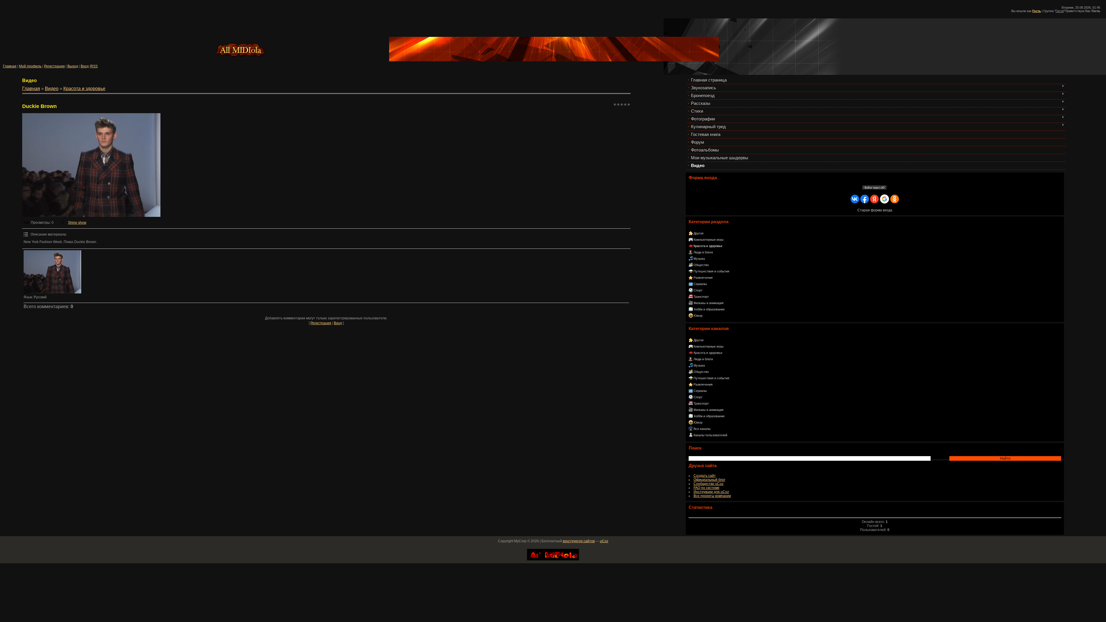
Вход (85, 66)
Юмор (698, 315)
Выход (72, 66)
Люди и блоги (703, 252)
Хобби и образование (709, 309)
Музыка (699, 258)
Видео (51, 88)
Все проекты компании (712, 496)
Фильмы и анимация (709, 303)
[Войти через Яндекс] (874, 199)
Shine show (77, 223)
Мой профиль (30, 66)
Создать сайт (705, 476)
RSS (94, 66)
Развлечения (703, 277)
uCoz (604, 541)
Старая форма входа (874, 210)
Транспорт (701, 296)
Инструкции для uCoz (711, 492)
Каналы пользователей (710, 435)
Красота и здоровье (708, 246)
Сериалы (700, 284)
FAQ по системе (706, 488)
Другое (699, 233)
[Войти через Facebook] (864, 199)
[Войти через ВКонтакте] (855, 199)
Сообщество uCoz (709, 484)
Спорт (698, 290)
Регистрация (54, 66)
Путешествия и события (711, 271)
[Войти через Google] (884, 199)
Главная (9, 66)
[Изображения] (52, 271)
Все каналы (702, 429)
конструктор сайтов (579, 541)
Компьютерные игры (709, 239)
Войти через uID (875, 187)
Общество (701, 265)
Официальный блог (709, 480)
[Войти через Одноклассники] (894, 199)
